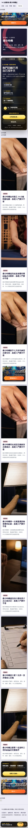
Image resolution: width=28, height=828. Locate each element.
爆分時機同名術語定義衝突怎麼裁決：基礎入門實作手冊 (14, 447)
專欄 (10, 6)
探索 (3, 6)
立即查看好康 (14, 117)
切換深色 (20, 6)
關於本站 (16, 812)
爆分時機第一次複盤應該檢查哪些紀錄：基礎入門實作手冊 (14, 523)
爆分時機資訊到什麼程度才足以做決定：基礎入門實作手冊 (14, 600)
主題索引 (4, 812)
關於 (14, 6)
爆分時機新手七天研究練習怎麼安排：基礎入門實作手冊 (14, 352)
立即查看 (20, 824)
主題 (6, 6)
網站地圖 (23, 812)
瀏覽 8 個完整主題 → (8, 52)
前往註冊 (14, 122)
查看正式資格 (14, 773)
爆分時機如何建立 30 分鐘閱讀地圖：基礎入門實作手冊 (14, 199)
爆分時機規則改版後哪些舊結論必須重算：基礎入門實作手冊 (14, 276)
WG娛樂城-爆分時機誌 (9, 2)
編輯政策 (10, 812)
